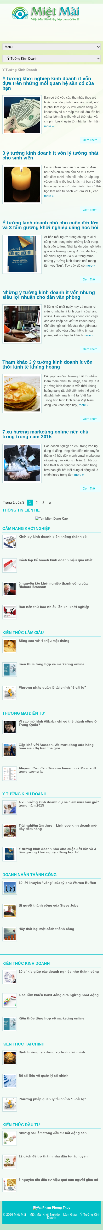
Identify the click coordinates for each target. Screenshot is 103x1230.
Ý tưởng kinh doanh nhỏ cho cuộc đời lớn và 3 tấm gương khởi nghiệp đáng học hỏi (50, 225)
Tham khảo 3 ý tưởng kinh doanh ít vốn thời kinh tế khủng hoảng (47, 364)
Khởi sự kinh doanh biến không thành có (53, 536)
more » (49, 126)
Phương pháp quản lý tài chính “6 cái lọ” (52, 687)
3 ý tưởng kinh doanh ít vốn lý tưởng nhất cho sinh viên (50, 155)
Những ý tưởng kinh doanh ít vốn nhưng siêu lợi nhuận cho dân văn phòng (48, 295)
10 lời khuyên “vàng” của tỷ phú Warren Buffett (57, 883)
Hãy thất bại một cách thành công (46, 929)
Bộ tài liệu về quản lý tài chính (44, 1075)
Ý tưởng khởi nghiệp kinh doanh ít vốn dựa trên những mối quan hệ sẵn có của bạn (48, 83)
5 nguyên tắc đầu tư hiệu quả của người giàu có (58, 1180)
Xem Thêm (90, 140)
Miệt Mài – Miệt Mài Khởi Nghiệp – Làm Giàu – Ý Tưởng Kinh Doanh (57, 1216)
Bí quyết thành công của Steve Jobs (48, 905)
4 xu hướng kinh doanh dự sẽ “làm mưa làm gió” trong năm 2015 (59, 803)
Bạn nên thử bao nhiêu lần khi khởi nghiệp (54, 607)
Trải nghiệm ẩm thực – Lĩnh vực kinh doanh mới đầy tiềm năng (58, 827)
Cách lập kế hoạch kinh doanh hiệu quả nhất (55, 560)
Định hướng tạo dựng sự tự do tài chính (52, 1052)
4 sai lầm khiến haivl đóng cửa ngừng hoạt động (59, 995)
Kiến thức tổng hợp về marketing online (51, 664)
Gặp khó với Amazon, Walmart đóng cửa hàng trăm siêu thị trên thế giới (56, 746)
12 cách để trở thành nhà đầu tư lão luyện (53, 1156)
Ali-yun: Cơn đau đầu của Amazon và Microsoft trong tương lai (57, 769)
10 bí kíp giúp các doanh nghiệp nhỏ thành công (59, 971)
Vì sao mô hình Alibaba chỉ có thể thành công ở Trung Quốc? (58, 723)
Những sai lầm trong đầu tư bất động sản (53, 1133)
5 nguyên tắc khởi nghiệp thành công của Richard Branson (53, 585)
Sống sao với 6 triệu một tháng (44, 641)
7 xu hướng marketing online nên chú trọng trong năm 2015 (45, 434)
